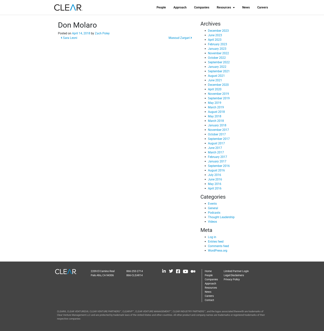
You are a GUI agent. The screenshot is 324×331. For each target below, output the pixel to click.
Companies (201, 7)
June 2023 (215, 35)
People (161, 7)
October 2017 (217, 134)
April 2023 (214, 39)
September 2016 (219, 166)
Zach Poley (102, 33)
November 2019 (218, 94)
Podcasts (214, 212)
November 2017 (218, 130)
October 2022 (217, 58)
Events (212, 203)
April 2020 (214, 89)
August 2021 (216, 76)
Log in (212, 237)
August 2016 (216, 170)
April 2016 (214, 188)
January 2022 (217, 67)
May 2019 (214, 103)
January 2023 (217, 49)
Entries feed (216, 241)
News (246, 7)
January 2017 (217, 161)
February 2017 (217, 157)
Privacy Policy (232, 279)
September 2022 (219, 62)
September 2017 (219, 139)
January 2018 (217, 125)
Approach (180, 7)
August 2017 (216, 143)
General (213, 208)
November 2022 (218, 53)
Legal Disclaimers (234, 275)
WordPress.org (217, 250)
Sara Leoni (69, 38)
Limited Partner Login (236, 271)
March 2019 (216, 107)
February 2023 (217, 44)
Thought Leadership (221, 217)
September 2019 (219, 98)
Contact (209, 300)
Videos (212, 221)
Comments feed (218, 246)
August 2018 (216, 112)
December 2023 (218, 30)
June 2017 (215, 148)
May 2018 (214, 116)
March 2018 (216, 121)
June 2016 (215, 179)
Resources (224, 7)
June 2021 (215, 80)
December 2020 (218, 85)
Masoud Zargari (179, 38)
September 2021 (219, 71)
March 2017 (216, 152)
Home (208, 271)
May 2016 (214, 184)
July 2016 (214, 175)
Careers (262, 7)
